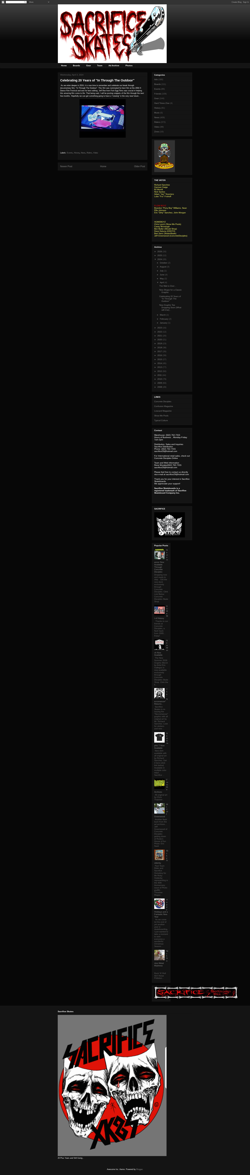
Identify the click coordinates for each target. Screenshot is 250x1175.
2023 (160, 328)
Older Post (139, 166)
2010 (160, 379)
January (164, 323)
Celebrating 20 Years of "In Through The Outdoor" (170, 298)
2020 (160, 339)
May (162, 278)
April (162, 282)
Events (70, 153)
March (163, 315)
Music (157, 112)
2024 (160, 259)
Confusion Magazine (163, 406)
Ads (156, 79)
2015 (160, 359)
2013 (160, 367)
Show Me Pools (161, 415)
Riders (89, 153)
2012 (160, 371)
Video (95, 153)
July (162, 271)
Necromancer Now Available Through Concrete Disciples (161, 561)
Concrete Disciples (162, 401)
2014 (160, 363)
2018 (160, 347)
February (164, 319)
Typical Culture (161, 420)
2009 (160, 383)
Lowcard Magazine (163, 411)
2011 (159, 375)
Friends (157, 94)
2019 (160, 343)
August (163, 267)
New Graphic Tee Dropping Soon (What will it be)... (170, 307)
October (164, 263)
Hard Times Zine (161, 103)
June (162, 274)
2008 (160, 387)
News (83, 153)
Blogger (139, 1169)
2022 (160, 332)
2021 (160, 335)
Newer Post (66, 166)
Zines (156, 131)
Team (99, 65)
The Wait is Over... (167, 286)
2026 (160, 251)
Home (64, 65)
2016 (160, 355)
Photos (129, 65)
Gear (88, 65)
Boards (76, 65)
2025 (160, 255)
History (77, 153)
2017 (160, 351)
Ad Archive (114, 65)
